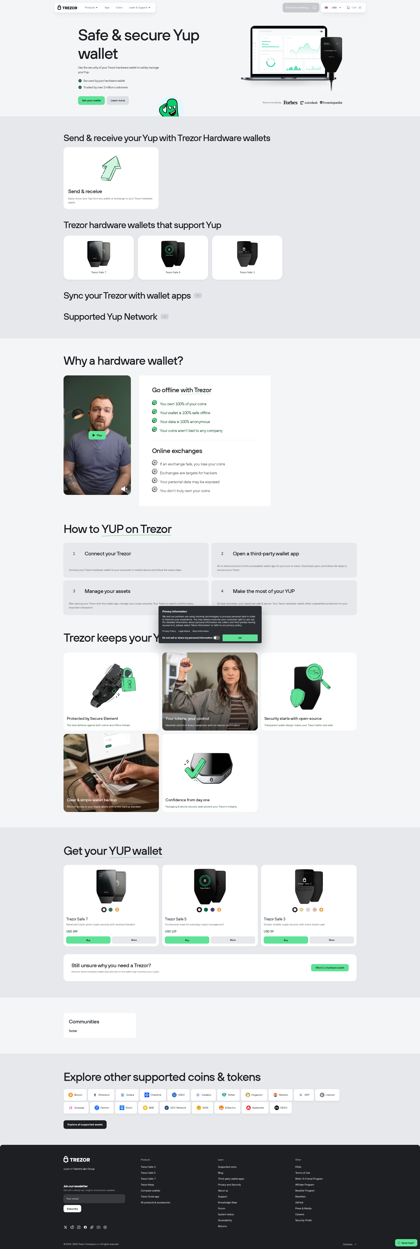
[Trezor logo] (67, 7)
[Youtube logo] (99, 1227)
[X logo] (65, 1227)
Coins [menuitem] (119, 7)
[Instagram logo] (79, 1227)
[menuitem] (92, 8)
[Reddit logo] (72, 1227)
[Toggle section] (198, 295)
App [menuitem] (107, 7)
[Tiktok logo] (92, 1227)
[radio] (104, 909)
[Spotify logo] (105, 1227)
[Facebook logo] (85, 1227)
